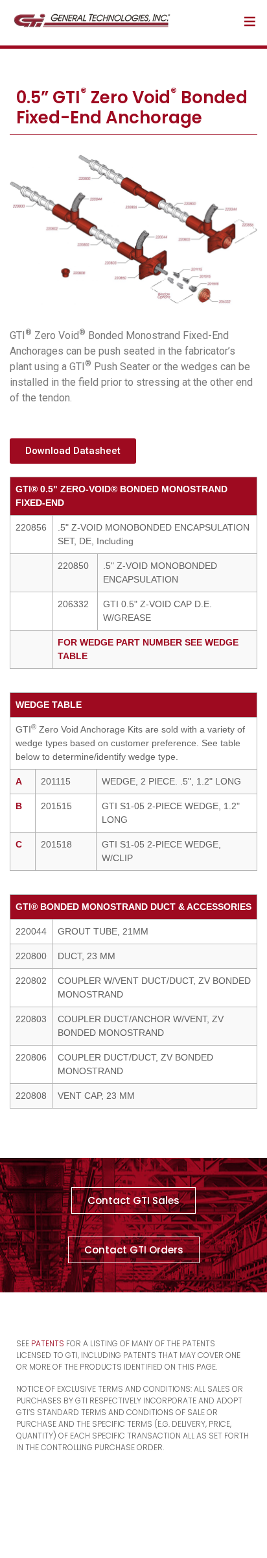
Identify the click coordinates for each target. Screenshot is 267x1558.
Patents (47, 1343)
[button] (73, 451)
